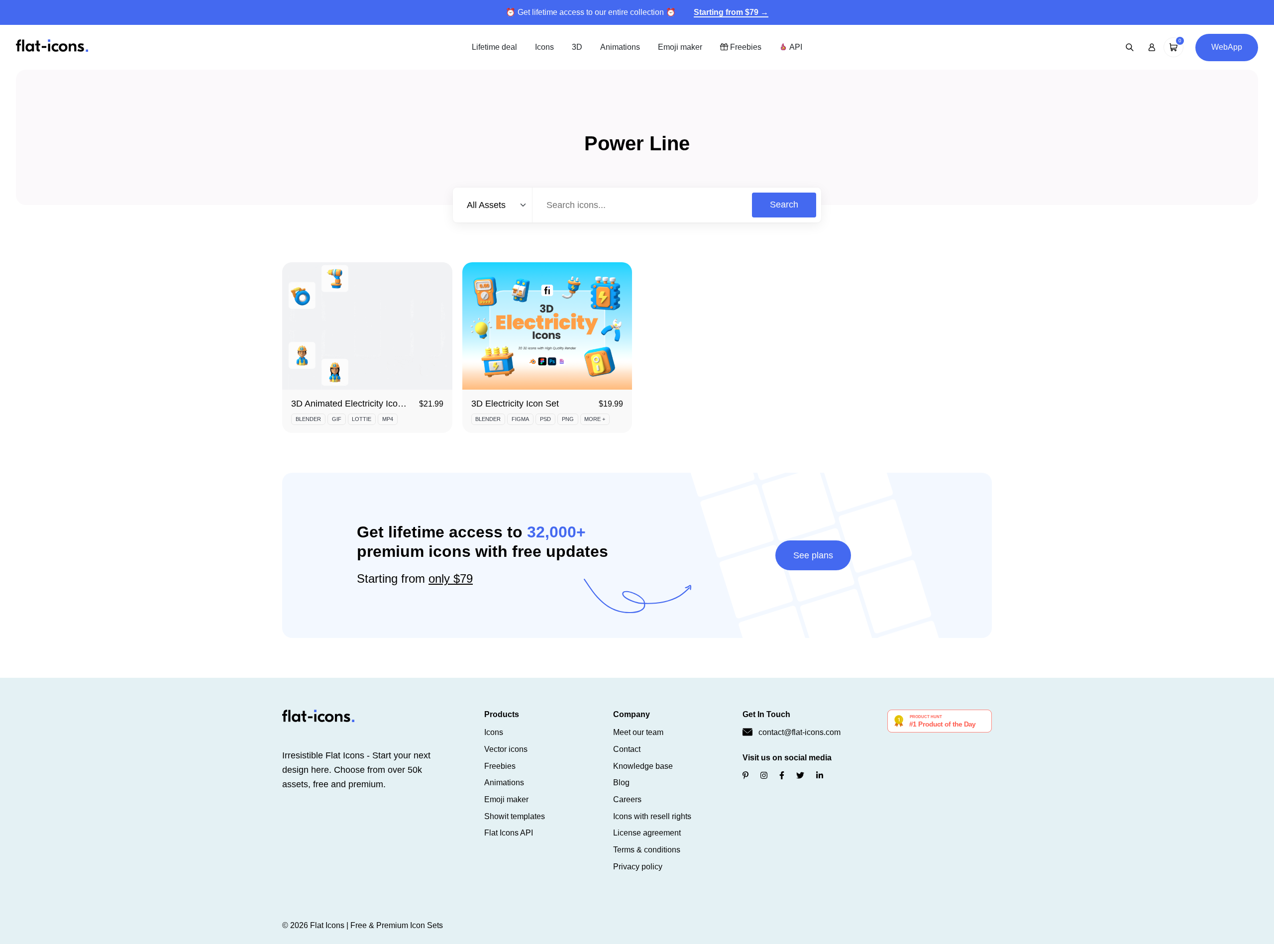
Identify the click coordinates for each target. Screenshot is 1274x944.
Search (784, 205)
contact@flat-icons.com (799, 732)
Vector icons (506, 749)
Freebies (744, 47)
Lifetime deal (494, 47)
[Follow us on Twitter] (800, 775)
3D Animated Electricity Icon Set (355, 404)
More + (594, 419)
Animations (620, 47)
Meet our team (638, 732)
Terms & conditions (646, 849)
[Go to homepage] (52, 46)
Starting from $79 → (731, 12)
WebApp (1226, 47)
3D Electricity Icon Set (515, 404)
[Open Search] (1130, 47)
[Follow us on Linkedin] (819, 775)
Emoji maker (680, 47)
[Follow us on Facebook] (781, 775)
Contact (626, 749)
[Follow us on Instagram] (763, 775)
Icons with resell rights (652, 816)
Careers (627, 799)
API (794, 47)
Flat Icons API (508, 833)
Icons (544, 47)
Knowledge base (643, 766)
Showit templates (514, 816)
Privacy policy (637, 866)
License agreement (647, 833)
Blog (621, 782)
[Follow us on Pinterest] (745, 775)
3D (577, 47)
